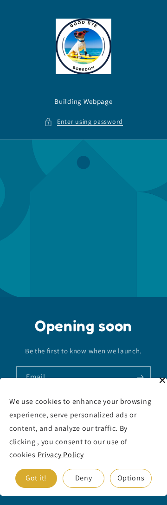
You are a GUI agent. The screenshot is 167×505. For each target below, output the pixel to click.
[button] (83, 122)
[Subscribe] (140, 377)
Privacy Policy (61, 455)
